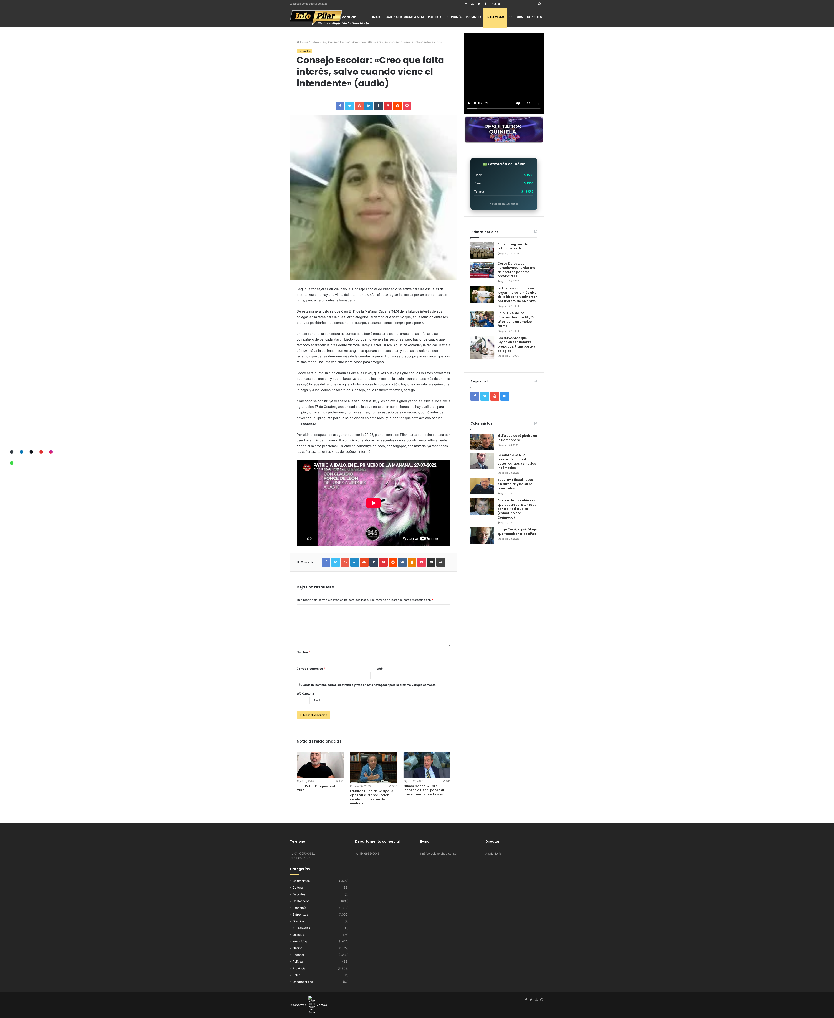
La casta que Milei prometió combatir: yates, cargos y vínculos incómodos (517, 461)
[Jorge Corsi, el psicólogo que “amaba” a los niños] (482, 535)
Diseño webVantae (308, 1005)
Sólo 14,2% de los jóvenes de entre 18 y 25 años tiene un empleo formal (516, 319)
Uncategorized (303, 981)
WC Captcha (305, 693)
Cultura (516, 17)
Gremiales (303, 928)
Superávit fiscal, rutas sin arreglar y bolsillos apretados (515, 484)
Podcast (298, 955)
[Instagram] (466, 4)
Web (380, 668)
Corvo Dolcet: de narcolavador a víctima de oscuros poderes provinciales (516, 269)
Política (434, 17)
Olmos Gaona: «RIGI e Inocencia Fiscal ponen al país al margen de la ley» (424, 790)
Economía (454, 17)
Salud (296, 975)
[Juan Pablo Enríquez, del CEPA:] (320, 765)
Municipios (300, 941)
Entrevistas (495, 17)
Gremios (298, 921)
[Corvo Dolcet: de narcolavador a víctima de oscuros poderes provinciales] (482, 270)
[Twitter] (479, 4)
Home (303, 42)
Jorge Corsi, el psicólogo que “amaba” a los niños (517, 531)
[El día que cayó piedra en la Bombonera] (482, 442)
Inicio (376, 17)
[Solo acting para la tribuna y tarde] (482, 250)
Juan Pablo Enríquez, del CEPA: (316, 788)
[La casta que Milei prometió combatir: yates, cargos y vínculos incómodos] (482, 461)
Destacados (301, 901)
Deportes (534, 17)
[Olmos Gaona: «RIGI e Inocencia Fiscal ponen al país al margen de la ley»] (427, 765)
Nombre (303, 652)
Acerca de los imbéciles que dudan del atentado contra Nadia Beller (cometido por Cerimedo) (517, 508)
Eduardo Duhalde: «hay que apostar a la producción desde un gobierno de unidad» (371, 797)
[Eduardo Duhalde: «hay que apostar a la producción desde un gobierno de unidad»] (373, 767)
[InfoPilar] (329, 17)
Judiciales (299, 934)
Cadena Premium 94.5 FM (405, 17)
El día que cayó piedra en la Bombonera (517, 437)
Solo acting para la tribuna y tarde (513, 246)
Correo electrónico (311, 668)
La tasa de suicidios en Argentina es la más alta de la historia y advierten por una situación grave (517, 294)
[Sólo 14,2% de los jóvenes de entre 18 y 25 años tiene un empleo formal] (482, 319)
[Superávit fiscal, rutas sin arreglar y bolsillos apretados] (482, 486)
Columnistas (301, 881)
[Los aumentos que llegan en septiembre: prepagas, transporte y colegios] (482, 347)
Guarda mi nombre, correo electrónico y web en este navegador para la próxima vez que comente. (368, 685)
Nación (297, 948)
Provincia (473, 17)
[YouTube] (472, 4)
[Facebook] (485, 4)
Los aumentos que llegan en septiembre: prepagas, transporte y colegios (516, 344)
